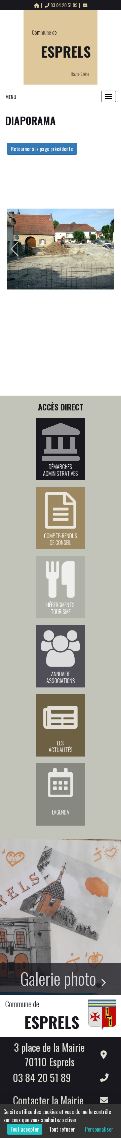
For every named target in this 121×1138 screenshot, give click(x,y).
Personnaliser (99, 1129)
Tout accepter (24, 1129)
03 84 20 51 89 (63, 4)
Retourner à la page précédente (42, 148)
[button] (14, 249)
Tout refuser (62, 1129)
